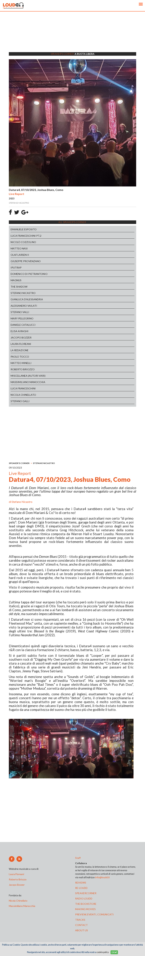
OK (113, 952)
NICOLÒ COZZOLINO (23, 242)
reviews (80, 882)
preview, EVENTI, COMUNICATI (94, 914)
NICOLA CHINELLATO (23, 394)
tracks (80, 919)
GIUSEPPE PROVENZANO (26, 261)
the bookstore (85, 903)
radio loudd (83, 898)
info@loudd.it (102, 877)
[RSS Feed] (19, 859)
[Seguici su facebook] (11, 859)
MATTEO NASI (19, 248)
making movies (85, 909)
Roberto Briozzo (18, 879)
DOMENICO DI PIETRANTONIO (29, 273)
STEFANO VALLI (20, 312)
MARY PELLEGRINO (22, 318)
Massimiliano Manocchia (22, 905)
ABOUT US (81, 930)
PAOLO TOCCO (20, 356)
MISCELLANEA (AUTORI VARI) (28, 375)
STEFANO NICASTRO (23, 292)
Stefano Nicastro (22, 501)
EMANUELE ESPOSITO (24, 229)
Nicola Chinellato (18, 900)
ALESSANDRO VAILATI (24, 305)
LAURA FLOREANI (21, 343)
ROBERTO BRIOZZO (23, 369)
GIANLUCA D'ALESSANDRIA (27, 299)
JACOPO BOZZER (21, 337)
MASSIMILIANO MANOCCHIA (28, 382)
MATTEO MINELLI (21, 362)
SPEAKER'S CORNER (19, 463)
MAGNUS (16, 280)
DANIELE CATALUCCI (23, 324)
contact (81, 924)
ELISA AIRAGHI (19, 331)
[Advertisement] (72, 36)
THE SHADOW (19, 286)
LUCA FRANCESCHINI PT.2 (26, 235)
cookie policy (102, 952)
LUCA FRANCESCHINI (23, 388)
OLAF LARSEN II (20, 254)
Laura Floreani (17, 874)
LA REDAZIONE (19, 350)
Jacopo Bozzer (17, 884)
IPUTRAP (16, 267)
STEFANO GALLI (20, 401)
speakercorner (85, 893)
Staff (78, 857)
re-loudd (81, 887)
